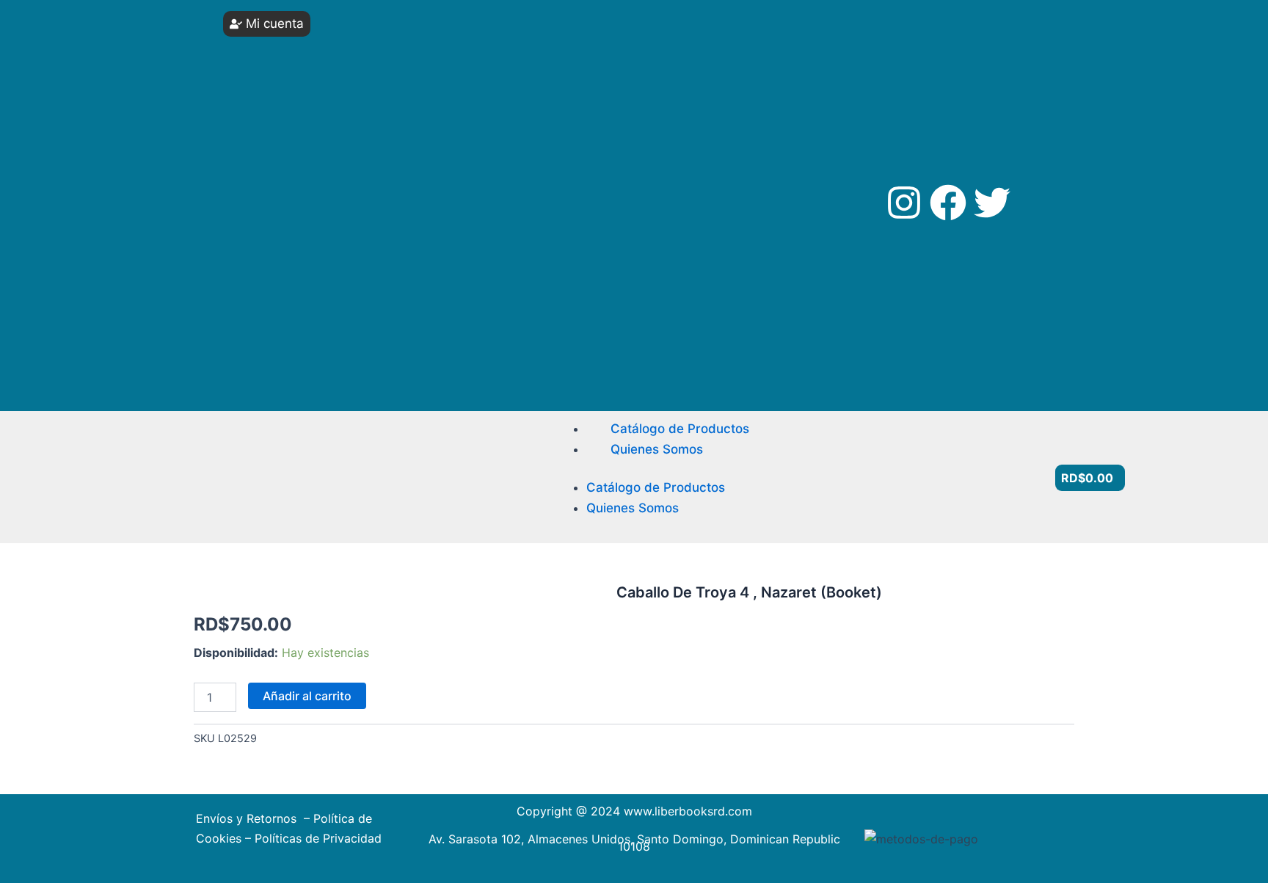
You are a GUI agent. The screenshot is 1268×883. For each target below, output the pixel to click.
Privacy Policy (282, 297)
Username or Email (290, 38)
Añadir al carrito (307, 695)
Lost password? (289, 217)
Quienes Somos (657, 449)
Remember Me (293, 148)
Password (269, 93)
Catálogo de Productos (680, 428)
